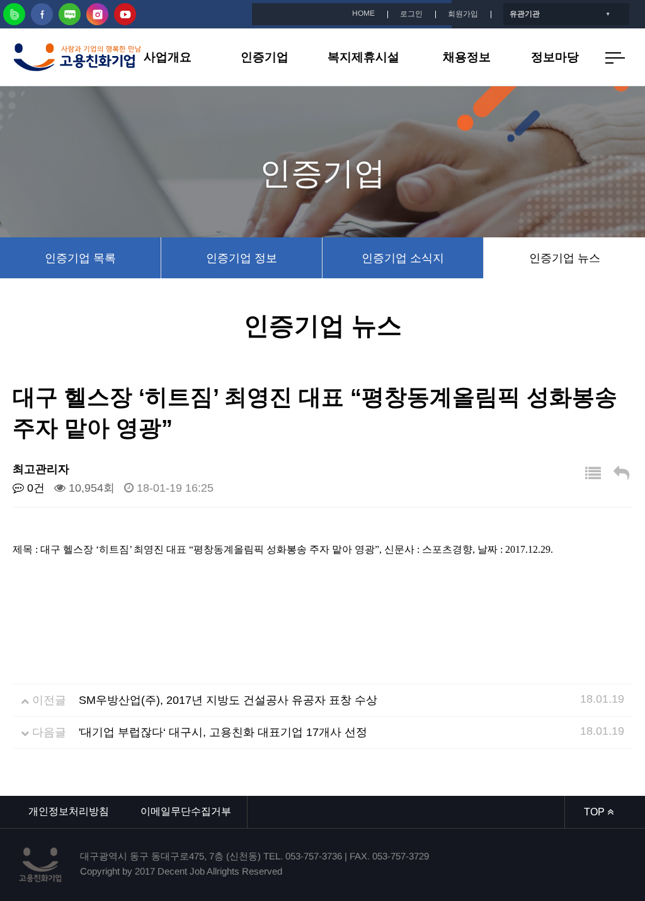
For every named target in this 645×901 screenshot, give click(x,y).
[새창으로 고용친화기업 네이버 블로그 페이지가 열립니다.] (70, 14)
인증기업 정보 (241, 258)
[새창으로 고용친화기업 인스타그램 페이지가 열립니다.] (97, 14)
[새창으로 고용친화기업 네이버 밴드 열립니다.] (14, 14)
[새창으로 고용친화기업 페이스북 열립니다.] (42, 14)
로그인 (411, 13)
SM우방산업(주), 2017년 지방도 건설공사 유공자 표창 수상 (228, 700)
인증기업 (264, 57)
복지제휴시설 (363, 57)
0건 (34, 488)
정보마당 (555, 57)
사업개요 (167, 57)
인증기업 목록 (80, 258)
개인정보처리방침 (68, 811)
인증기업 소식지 (403, 258)
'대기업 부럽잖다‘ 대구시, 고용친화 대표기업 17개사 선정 (223, 732)
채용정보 (467, 57)
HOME (363, 13)
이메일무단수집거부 (185, 811)
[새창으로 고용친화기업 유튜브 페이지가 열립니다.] (125, 14)
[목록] (593, 474)
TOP (595, 812)
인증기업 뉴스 (564, 258)
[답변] (621, 474)
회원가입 (463, 13)
